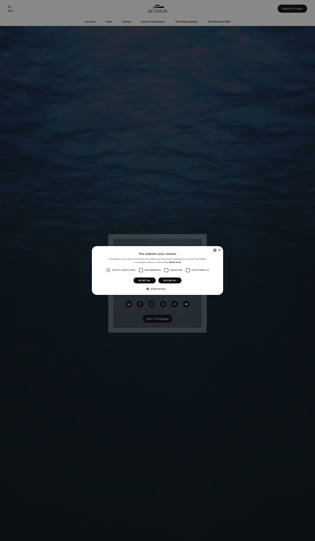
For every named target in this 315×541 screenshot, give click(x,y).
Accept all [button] (144, 280)
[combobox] (215, 250)
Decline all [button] (170, 280)
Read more (175, 262)
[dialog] (157, 270)
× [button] (219, 250)
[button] (157, 289)
